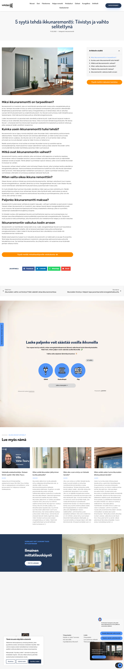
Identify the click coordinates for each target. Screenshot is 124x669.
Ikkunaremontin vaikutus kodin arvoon (104, 72)
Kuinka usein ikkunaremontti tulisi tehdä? (105, 60)
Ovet (38, 3)
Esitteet (77, 3)
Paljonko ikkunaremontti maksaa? (102, 69)
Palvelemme (46, 3)
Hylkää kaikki (22, 661)
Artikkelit (95, 3)
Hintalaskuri (69, 3)
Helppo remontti (57, 3)
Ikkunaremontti (69, 31)
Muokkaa (10, 661)
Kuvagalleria (86, 3)
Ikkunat (32, 3)
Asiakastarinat (64, 8)
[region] (24, 650)
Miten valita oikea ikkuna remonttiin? (103, 66)
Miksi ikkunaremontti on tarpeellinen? (103, 57)
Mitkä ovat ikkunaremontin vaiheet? (103, 63)
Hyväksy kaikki (34, 661)
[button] (28, 269)
